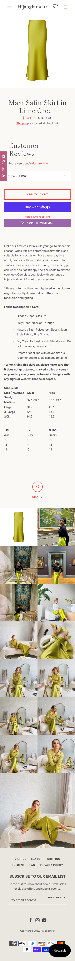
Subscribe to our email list (38, 876)
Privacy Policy (51, 865)
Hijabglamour (32, 6)
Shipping (22, 123)
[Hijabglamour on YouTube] (44, 920)
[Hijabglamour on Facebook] (31, 920)
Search (36, 858)
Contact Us (3, 168)
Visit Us (20, 858)
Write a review (38, 163)
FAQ (32, 865)
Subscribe (54, 897)
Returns (18, 865)
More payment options (37, 216)
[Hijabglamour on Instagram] (37, 920)
